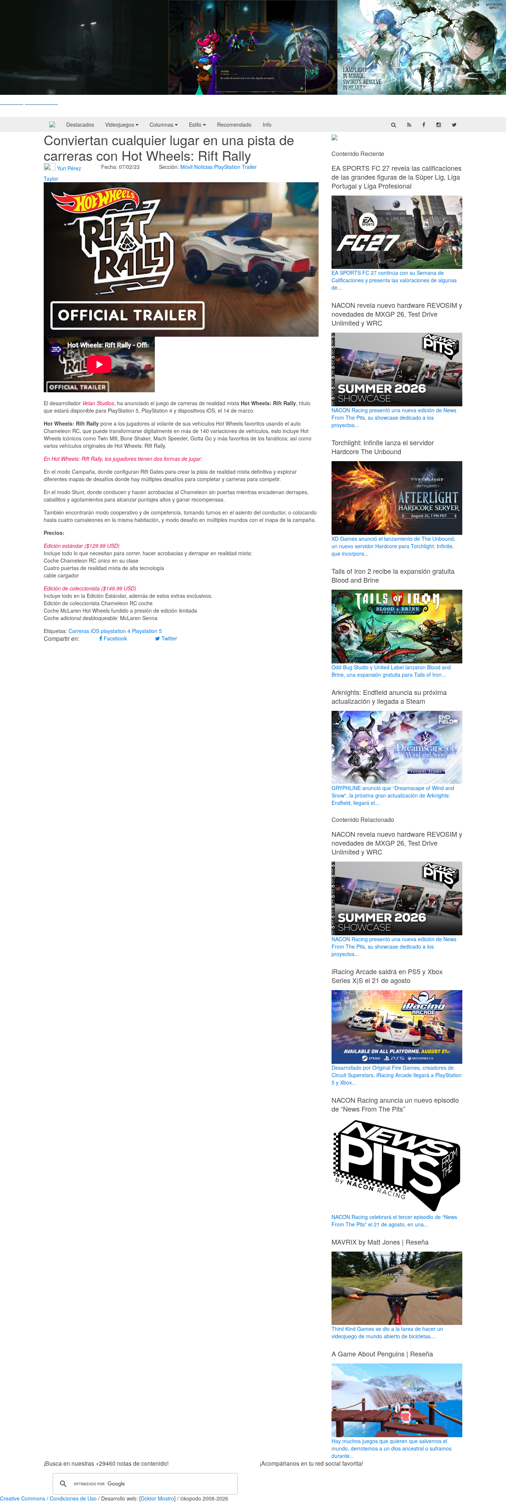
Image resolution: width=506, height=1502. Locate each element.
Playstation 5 (147, 631)
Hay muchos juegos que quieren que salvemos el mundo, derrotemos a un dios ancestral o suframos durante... (392, 1448)
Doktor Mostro (157, 1498)
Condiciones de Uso (73, 1498)
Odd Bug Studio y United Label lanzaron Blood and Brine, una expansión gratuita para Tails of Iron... (391, 670)
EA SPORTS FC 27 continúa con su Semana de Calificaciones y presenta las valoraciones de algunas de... (394, 280)
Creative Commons (22, 1498)
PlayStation (227, 166)
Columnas (162, 124)
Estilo (196, 124)
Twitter (168, 638)
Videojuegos (120, 124)
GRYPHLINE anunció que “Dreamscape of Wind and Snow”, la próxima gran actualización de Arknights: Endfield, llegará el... (393, 795)
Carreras (79, 631)
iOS (95, 631)
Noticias (203, 166)
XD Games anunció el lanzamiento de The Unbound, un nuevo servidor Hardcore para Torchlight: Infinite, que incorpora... (393, 546)
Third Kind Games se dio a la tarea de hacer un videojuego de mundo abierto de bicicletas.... (387, 1332)
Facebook (114, 638)
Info (267, 124)
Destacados (80, 124)
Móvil (186, 166)
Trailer (249, 166)
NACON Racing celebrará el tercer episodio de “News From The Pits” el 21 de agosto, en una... (394, 1220)
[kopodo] (52, 124)
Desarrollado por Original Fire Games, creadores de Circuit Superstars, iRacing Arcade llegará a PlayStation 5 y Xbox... (397, 1075)
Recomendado (234, 124)
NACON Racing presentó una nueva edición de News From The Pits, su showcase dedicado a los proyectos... (394, 417)
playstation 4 (115, 631)
